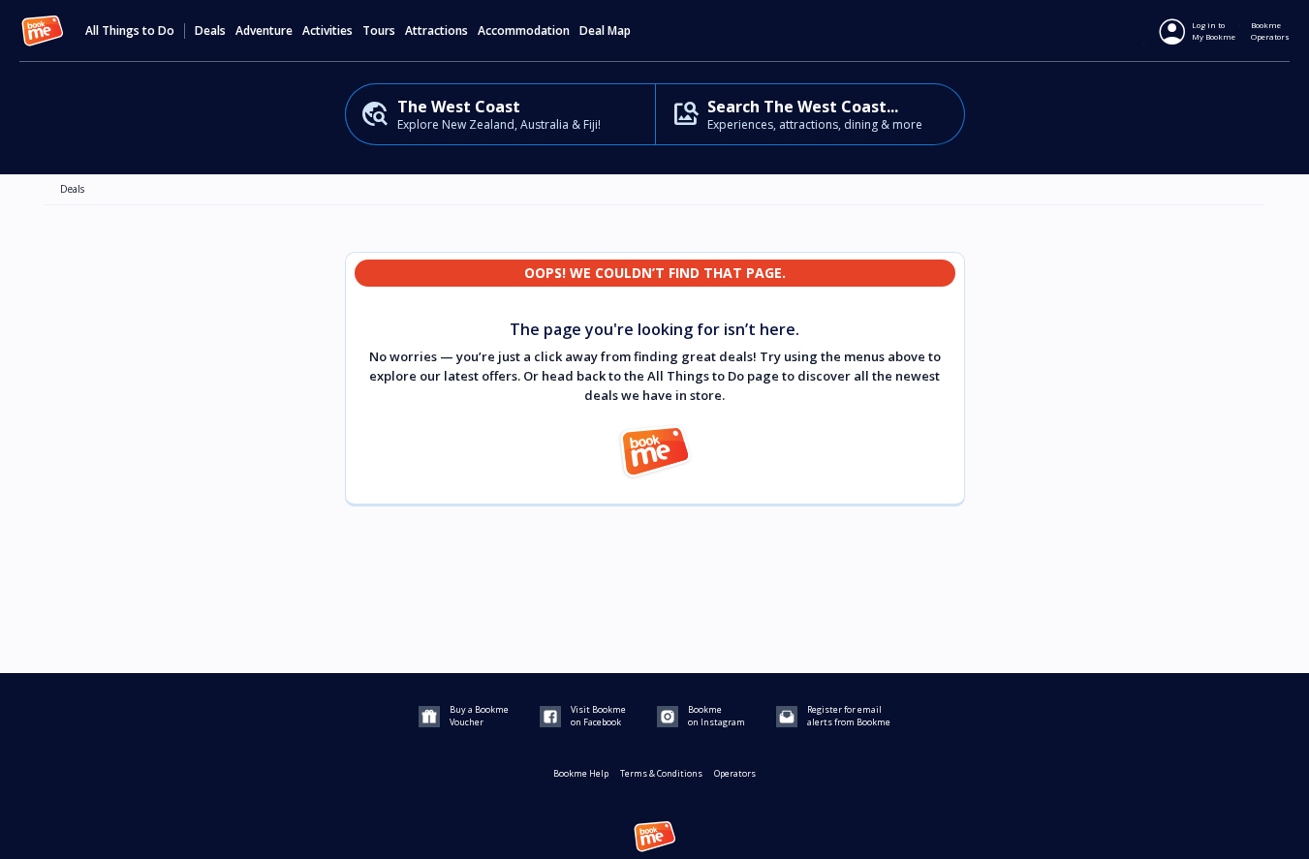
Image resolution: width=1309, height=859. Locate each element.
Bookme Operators (1270, 30)
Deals (210, 31)
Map (619, 31)
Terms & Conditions (661, 773)
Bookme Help (580, 773)
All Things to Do (129, 31)
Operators (735, 773)
